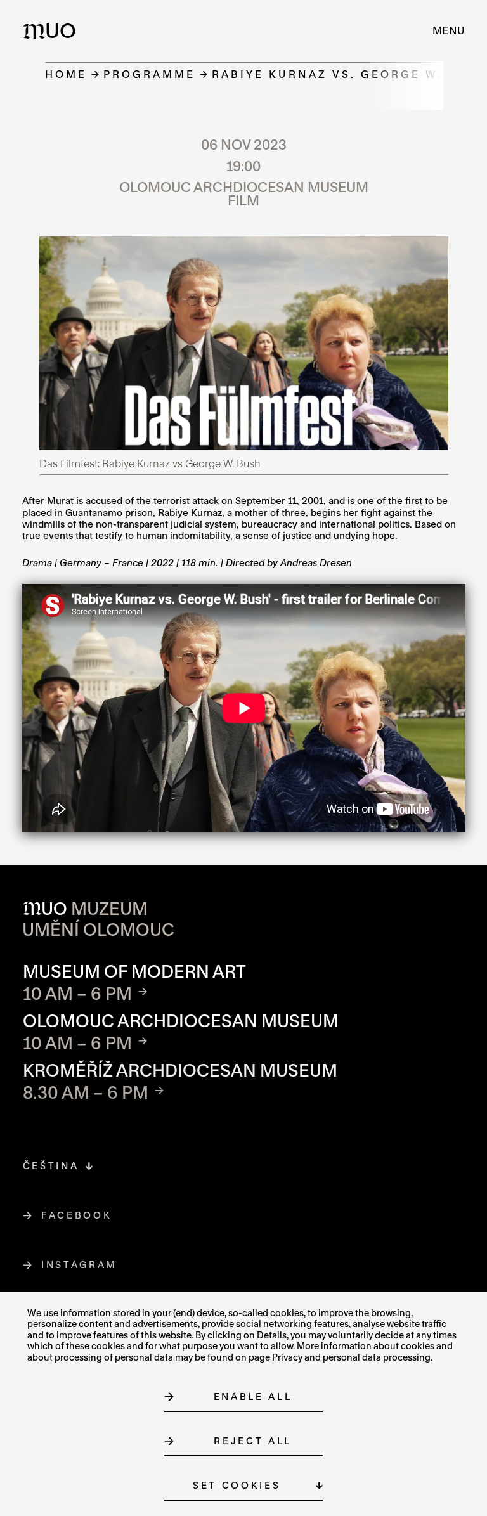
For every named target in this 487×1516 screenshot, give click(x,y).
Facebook (76, 1215)
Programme (149, 74)
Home (66, 74)
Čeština (51, 1165)
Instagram (79, 1264)
